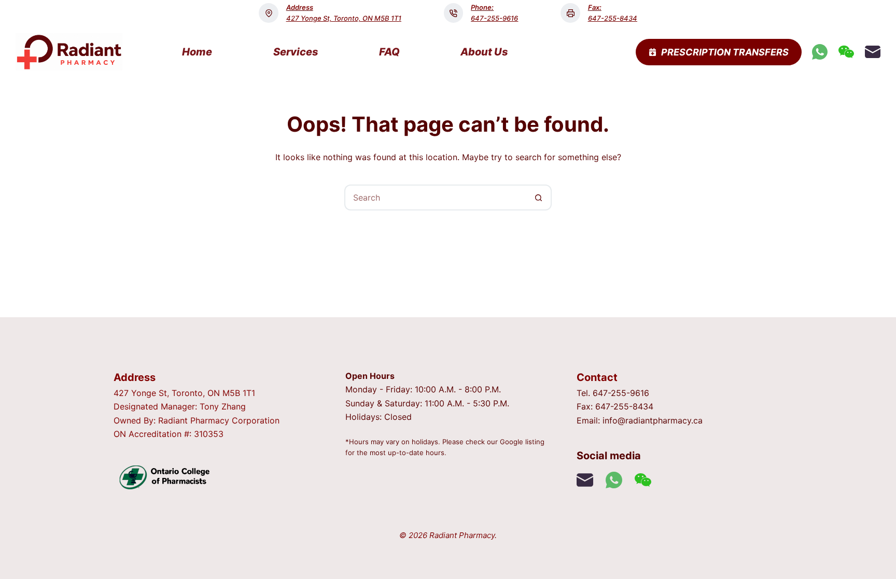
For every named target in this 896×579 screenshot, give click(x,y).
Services (295, 52)
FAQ (389, 52)
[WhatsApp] (820, 52)
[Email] (872, 52)
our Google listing (515, 441)
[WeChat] (846, 52)
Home (197, 52)
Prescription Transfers (725, 52)
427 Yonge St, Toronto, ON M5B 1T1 (343, 18)
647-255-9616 (494, 18)
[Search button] (539, 197)
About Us (484, 52)
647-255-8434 (612, 18)
